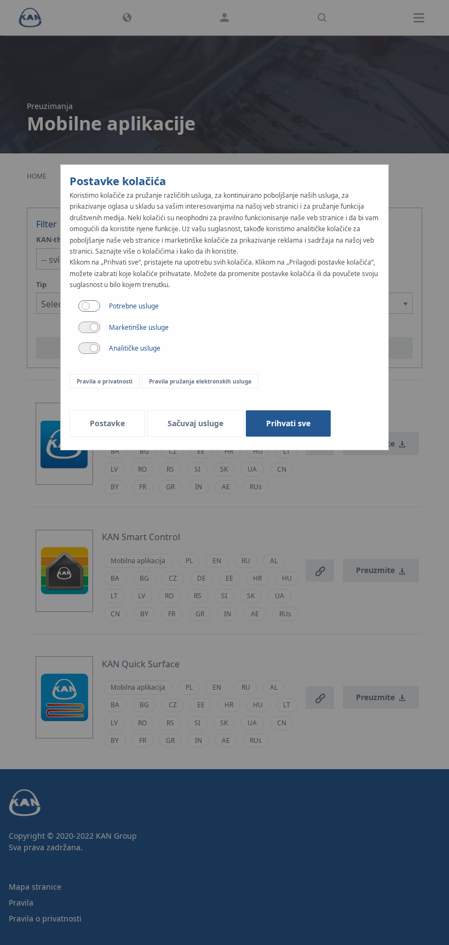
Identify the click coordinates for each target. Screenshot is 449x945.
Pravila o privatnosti (105, 381)
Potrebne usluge (134, 306)
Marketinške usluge (139, 327)
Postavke (107, 423)
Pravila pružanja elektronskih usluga (200, 381)
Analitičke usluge (134, 348)
